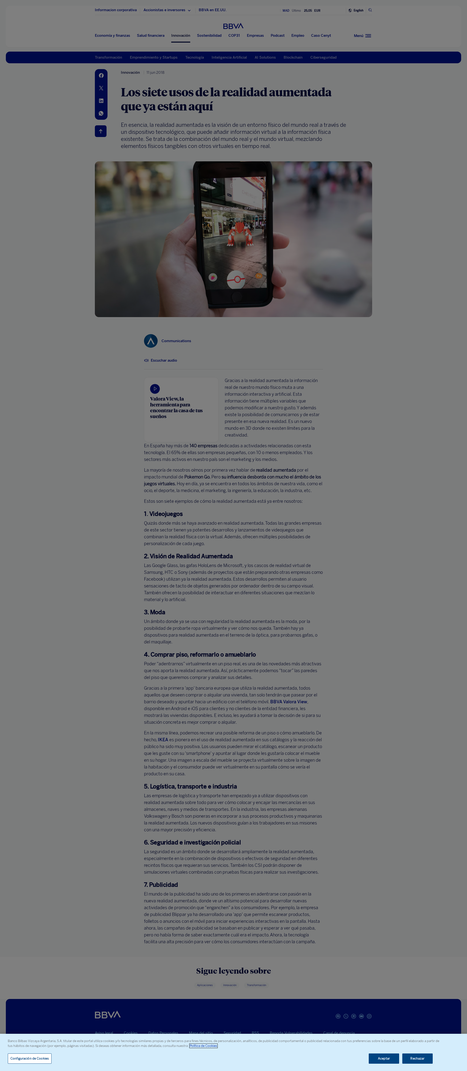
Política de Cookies (203, 1046)
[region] (233, 1052)
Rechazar (417, 1058)
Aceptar (384, 1058)
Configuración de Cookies (29, 1058)
